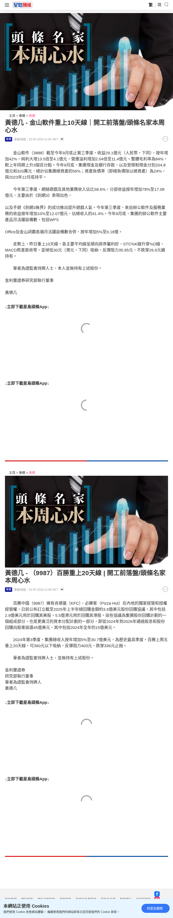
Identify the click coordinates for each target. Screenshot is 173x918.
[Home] (22, 4)
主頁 (12, 115)
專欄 (22, 115)
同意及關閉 (155, 908)
